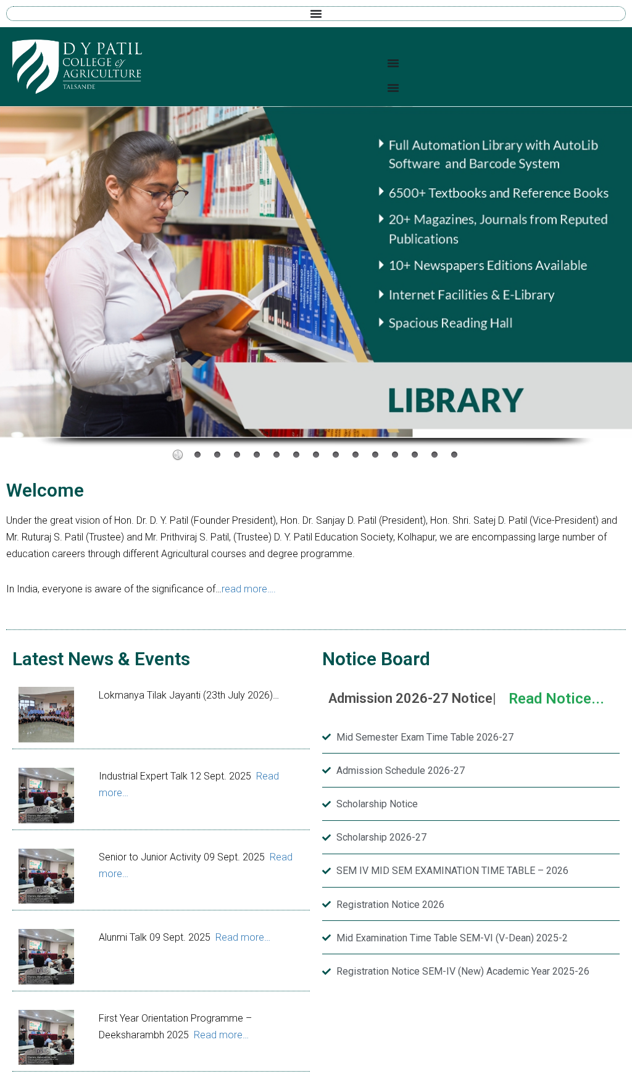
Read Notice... (556, 698)
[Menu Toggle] (316, 13)
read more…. (249, 589)
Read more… (242, 937)
